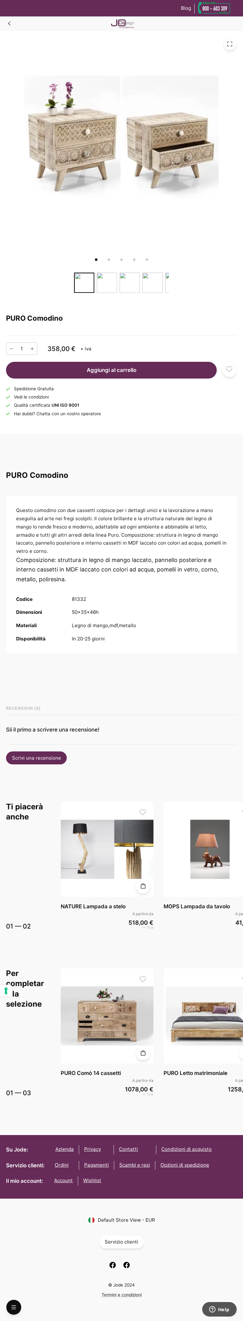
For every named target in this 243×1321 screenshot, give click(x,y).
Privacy (92, 1149)
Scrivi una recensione (36, 758)
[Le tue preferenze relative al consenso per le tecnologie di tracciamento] (6, 991)
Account (63, 1180)
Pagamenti (96, 1165)
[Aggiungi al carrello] (143, 886)
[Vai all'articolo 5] (146, 259)
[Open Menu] (13, 1307)
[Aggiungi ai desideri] (229, 369)
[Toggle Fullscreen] (230, 44)
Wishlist (92, 1180)
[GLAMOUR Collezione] (9, 23)
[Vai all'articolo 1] (96, 259)
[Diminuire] (11, 348)
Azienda (64, 1149)
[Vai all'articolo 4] (134, 259)
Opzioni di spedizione (184, 1165)
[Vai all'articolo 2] (109, 259)
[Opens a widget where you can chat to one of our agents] (219, 1310)
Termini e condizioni (122, 1294)
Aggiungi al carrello (111, 370)
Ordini (62, 1165)
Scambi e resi (134, 1165)
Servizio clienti (121, 1242)
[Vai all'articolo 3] (121, 259)
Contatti (128, 1149)
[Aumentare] (32, 348)
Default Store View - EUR (126, 1220)
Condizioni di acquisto (186, 1149)
